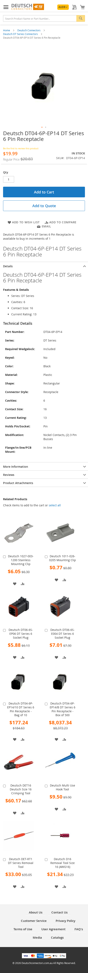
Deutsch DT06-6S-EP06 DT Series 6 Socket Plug (21, 633)
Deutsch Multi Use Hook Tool (62, 787)
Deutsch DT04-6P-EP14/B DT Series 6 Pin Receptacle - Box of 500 (62, 709)
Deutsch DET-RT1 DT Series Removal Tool (20, 863)
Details (8, 266)
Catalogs (57, 937)
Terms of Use (23, 929)
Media (37, 937)
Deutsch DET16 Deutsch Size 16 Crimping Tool (21, 789)
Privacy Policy (65, 921)
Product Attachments (18, 483)
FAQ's (78, 929)
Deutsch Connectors (29, 30)
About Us (35, 912)
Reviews (8, 475)
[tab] (44, 266)
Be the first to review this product (20, 148)
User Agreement (53, 929)
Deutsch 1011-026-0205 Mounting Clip (62, 558)
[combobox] (44, 18)
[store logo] (27, 7)
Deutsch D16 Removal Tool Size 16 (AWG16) (62, 863)
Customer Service (34, 921)
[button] (63, 7)
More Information (15, 467)
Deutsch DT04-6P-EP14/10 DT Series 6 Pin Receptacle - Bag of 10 (20, 709)
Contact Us (59, 912)
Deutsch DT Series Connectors (20, 34)
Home (7, 30)
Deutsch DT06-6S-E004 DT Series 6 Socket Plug (62, 633)
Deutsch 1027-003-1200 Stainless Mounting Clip (21, 560)
